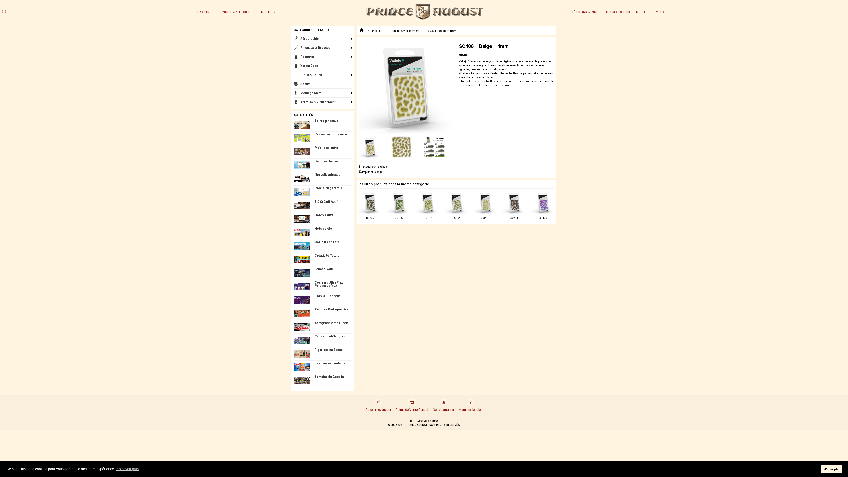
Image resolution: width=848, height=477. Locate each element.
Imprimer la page (372, 172)
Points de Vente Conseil (235, 12)
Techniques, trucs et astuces (626, 12)
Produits (203, 12)
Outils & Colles (311, 75)
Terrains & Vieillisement (318, 102)
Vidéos (660, 12)
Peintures (307, 57)
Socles (305, 84)
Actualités (268, 12)
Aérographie (309, 38)
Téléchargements (584, 12)
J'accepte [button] (831, 469)
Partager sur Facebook (374, 166)
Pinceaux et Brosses (315, 47)
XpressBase (309, 66)
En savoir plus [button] (127, 469)
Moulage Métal (311, 93)
